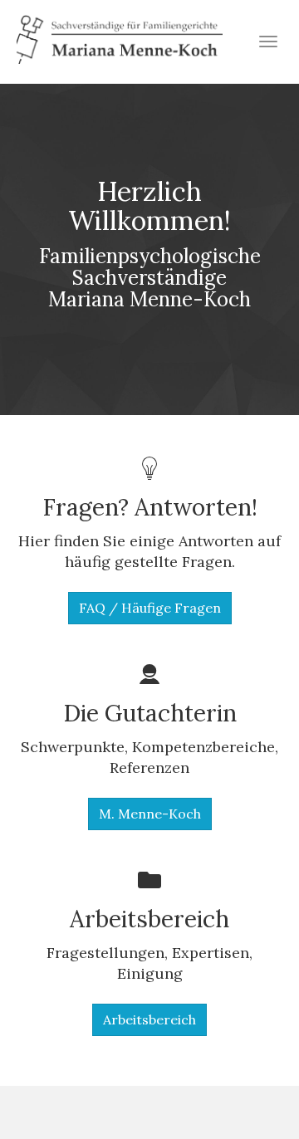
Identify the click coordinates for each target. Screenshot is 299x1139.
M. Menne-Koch (150, 813)
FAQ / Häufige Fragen (150, 607)
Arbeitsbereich (149, 1019)
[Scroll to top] (246, 1086)
